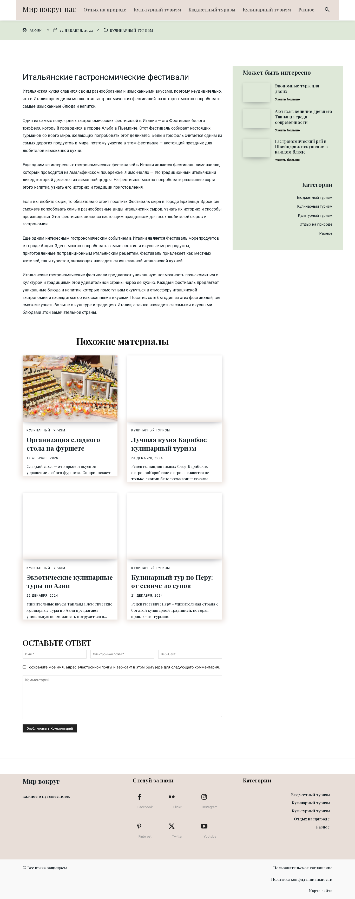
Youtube (210, 836)
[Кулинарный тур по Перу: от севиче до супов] (174, 526)
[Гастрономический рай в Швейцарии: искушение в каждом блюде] (256, 148)
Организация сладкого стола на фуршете (63, 443)
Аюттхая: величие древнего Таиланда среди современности (303, 117)
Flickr (177, 807)
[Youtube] (204, 826)
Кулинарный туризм (131, 30)
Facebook (145, 807)
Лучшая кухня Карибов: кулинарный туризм (169, 443)
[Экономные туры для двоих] (256, 92)
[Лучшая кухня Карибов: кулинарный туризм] (174, 388)
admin (36, 30)
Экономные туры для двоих (297, 88)
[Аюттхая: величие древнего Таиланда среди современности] (256, 118)
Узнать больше (287, 99)
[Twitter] (171, 826)
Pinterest (145, 836)
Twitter (177, 836)
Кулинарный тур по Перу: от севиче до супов (172, 581)
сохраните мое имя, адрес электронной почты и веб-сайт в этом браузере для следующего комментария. (124, 667)
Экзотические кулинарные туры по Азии (70, 581)
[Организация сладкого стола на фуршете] (70, 388)
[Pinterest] (139, 826)
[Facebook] (139, 797)
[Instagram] (204, 797)
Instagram (210, 807)
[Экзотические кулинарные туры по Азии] (70, 526)
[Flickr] (171, 797)
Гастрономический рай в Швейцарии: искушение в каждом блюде (301, 146)
